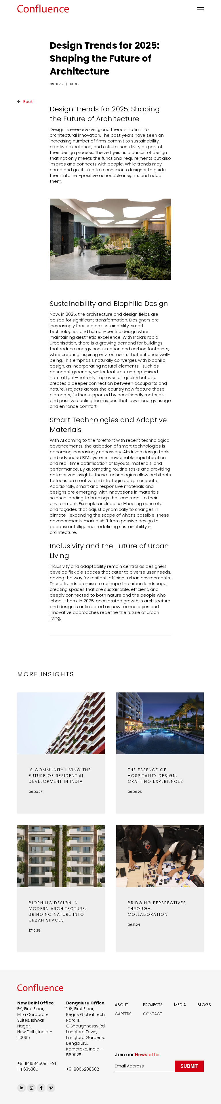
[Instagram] (31, 1088)
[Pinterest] (51, 1088)
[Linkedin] (21, 1088)
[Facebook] (41, 1088)
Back (27, 101)
